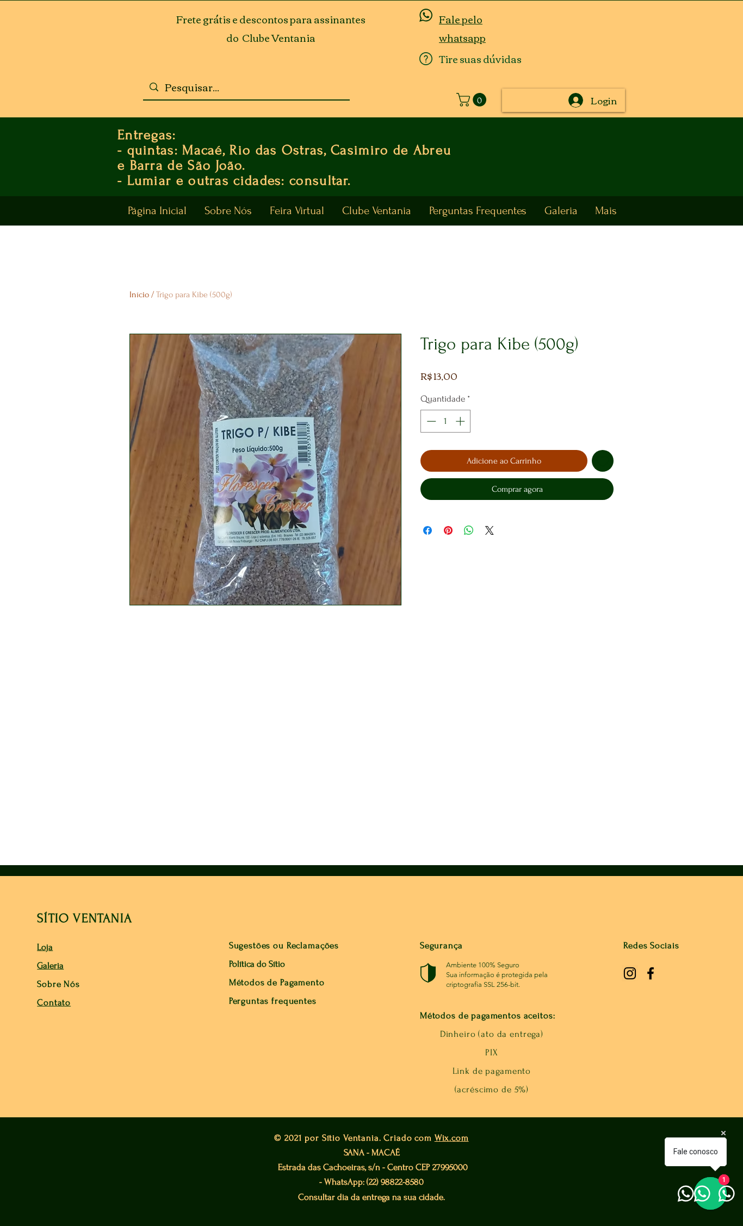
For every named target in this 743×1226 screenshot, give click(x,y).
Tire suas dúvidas (480, 58)
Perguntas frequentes (273, 1001)
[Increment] (461, 421)
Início (139, 294)
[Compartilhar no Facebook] (427, 530)
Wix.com (452, 1138)
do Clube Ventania (270, 37)
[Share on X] (489, 530)
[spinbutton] (445, 421)
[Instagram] (630, 973)
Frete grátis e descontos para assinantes (271, 19)
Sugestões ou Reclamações (284, 945)
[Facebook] (650, 973)
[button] (473, 100)
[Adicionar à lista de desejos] (603, 461)
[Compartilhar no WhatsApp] (468, 530)
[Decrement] (430, 421)
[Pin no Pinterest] (448, 530)
